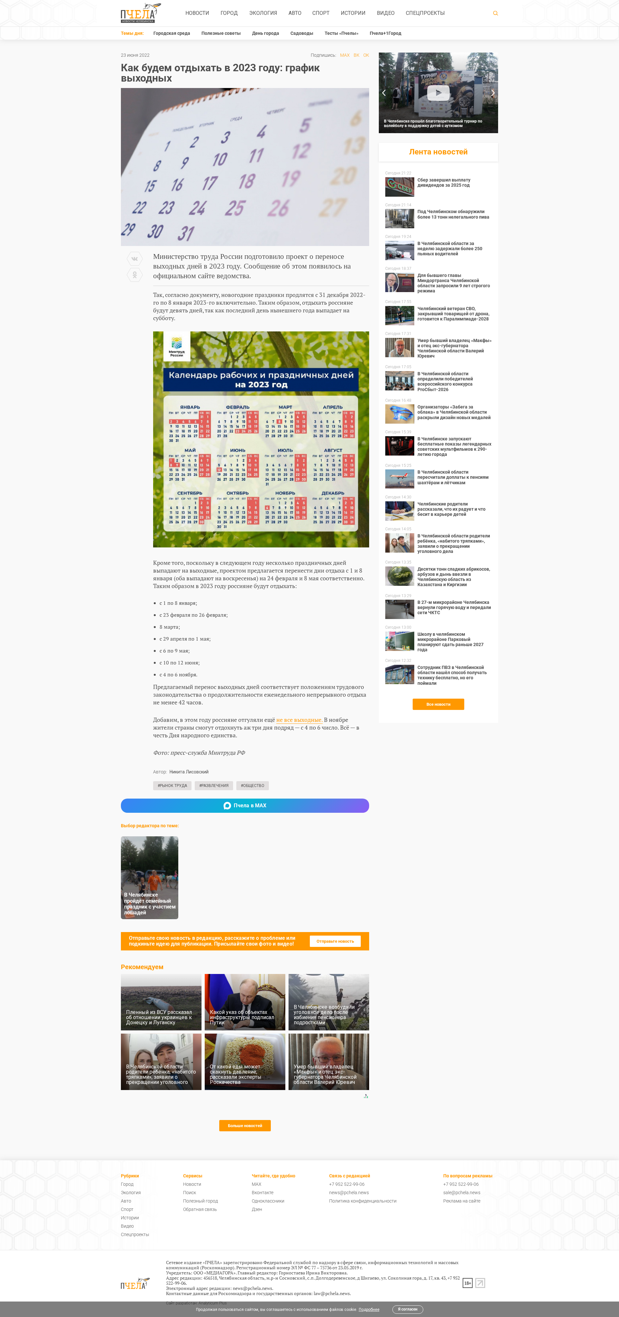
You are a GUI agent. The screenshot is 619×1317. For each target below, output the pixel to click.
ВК (356, 55)
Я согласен (408, 1309)
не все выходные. (299, 719)
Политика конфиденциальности (363, 1201)
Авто (295, 13)
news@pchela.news (349, 1192)
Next (493, 93)
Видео (386, 13)
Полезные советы (221, 33)
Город (229, 13)
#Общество (252, 785)
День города (265, 33)
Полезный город (200, 1201)
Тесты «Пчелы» (342, 33)
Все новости (438, 704)
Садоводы (301, 33)
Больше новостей (245, 1125)
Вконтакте (262, 1192)
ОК (366, 55)
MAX (345, 55)
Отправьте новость (335, 941)
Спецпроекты (425, 13)
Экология (263, 13)
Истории (353, 13)
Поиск (189, 1192)
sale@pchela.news (461, 1192)
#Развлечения (214, 785)
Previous (383, 93)
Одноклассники (268, 1201)
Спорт (320, 13)
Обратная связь (200, 1209)
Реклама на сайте (461, 1201)
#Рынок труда (172, 785)
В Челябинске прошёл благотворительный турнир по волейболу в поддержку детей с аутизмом (433, 123)
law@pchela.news (332, 1293)
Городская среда (171, 33)
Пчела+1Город (385, 33)
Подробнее (369, 1309)
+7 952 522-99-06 (347, 1184)
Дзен (257, 1209)
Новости (197, 13)
